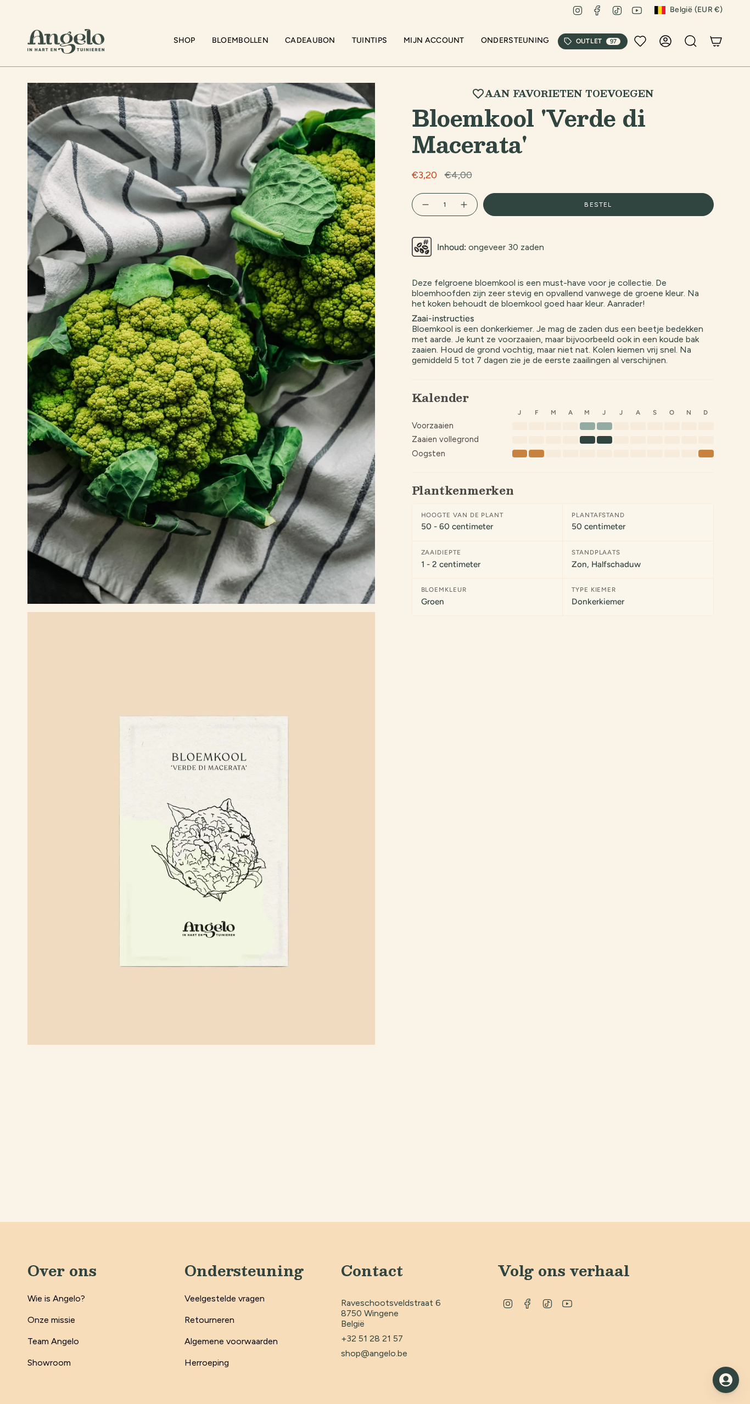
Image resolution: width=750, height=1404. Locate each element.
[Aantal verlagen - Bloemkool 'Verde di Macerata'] (425, 205)
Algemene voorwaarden (231, 1341)
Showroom (49, 1362)
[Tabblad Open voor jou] (726, 1380)
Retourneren (209, 1320)
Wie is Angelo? (56, 1298)
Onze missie (51, 1320)
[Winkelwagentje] (716, 41)
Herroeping (206, 1362)
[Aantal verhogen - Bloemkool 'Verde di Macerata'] (464, 205)
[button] (184, 41)
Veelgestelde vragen (224, 1298)
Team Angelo (53, 1341)
